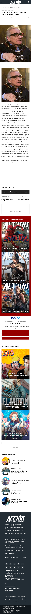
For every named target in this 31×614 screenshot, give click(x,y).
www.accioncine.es (9, 553)
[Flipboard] (10, 567)
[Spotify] (22, 567)
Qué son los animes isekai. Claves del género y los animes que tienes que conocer (15, 437)
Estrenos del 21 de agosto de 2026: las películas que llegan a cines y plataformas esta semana (15, 406)
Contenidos (15, 246)
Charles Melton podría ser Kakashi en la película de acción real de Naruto (15, 376)
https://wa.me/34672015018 (17, 579)
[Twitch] (18, 567)
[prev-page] (2, 443)
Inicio (3, 7)
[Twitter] (14, 564)
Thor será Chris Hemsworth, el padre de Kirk (23, 199)
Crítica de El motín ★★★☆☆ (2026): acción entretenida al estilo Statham (19, 492)
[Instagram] (18, 564)
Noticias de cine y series (15, 7)
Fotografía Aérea (10, 558)
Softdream (13, 608)
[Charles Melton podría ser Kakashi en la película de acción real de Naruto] (15, 364)
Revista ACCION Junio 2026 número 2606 (16, 311)
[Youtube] (6, 567)
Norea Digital (23, 557)
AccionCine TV (8, 557)
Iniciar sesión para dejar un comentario (15, 192)
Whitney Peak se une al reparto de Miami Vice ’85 (19, 502)
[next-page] (5, 443)
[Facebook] (10, 564)
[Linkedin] (22, 564)
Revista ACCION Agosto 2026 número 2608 (15, 249)
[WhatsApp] (6, 564)
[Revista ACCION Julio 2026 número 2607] (15, 267)
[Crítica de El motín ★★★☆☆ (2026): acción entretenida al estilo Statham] (6, 491)
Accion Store (16, 557)
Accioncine (6, 16)
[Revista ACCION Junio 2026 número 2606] (15, 298)
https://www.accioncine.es (15, 211)
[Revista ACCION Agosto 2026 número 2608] (15, 237)
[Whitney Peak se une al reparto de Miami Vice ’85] (6, 501)
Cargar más (14, 508)
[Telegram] (14, 567)
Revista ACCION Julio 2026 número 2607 (15, 280)
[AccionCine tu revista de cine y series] (15, 518)
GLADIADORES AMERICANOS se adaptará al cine (8, 199)
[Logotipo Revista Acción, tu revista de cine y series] (15, 2)
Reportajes (7, 7)
